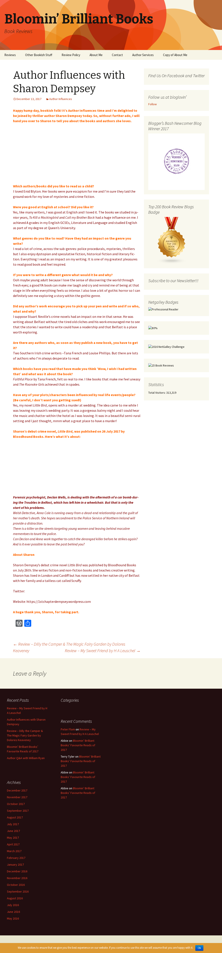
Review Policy (71, 55)
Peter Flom (68, 729)
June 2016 (13, 912)
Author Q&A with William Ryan (26, 758)
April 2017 (13, 844)
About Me (96, 55)
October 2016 (16, 885)
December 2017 (17, 790)
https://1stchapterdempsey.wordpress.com (58, 601)
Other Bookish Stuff (38, 55)
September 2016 (18, 891)
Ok (199, 948)
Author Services (143, 55)
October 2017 (16, 804)
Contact (117, 55)
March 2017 (14, 851)
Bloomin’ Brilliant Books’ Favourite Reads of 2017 (78, 745)
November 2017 (17, 797)
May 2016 (13, 918)
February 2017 (16, 858)
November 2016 (17, 878)
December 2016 (17, 871)
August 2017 (15, 817)
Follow (152, 104)
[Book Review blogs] (171, 240)
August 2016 (15, 898)
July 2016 (13, 905)
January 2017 (15, 864)
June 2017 (13, 831)
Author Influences (60, 99)
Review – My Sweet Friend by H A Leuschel (102, 650)
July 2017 (13, 824)
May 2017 (13, 838)
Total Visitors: (157, 393)
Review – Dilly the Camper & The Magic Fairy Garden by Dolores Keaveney (25, 735)
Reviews (10, 55)
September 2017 (18, 811)
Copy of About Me (175, 55)
